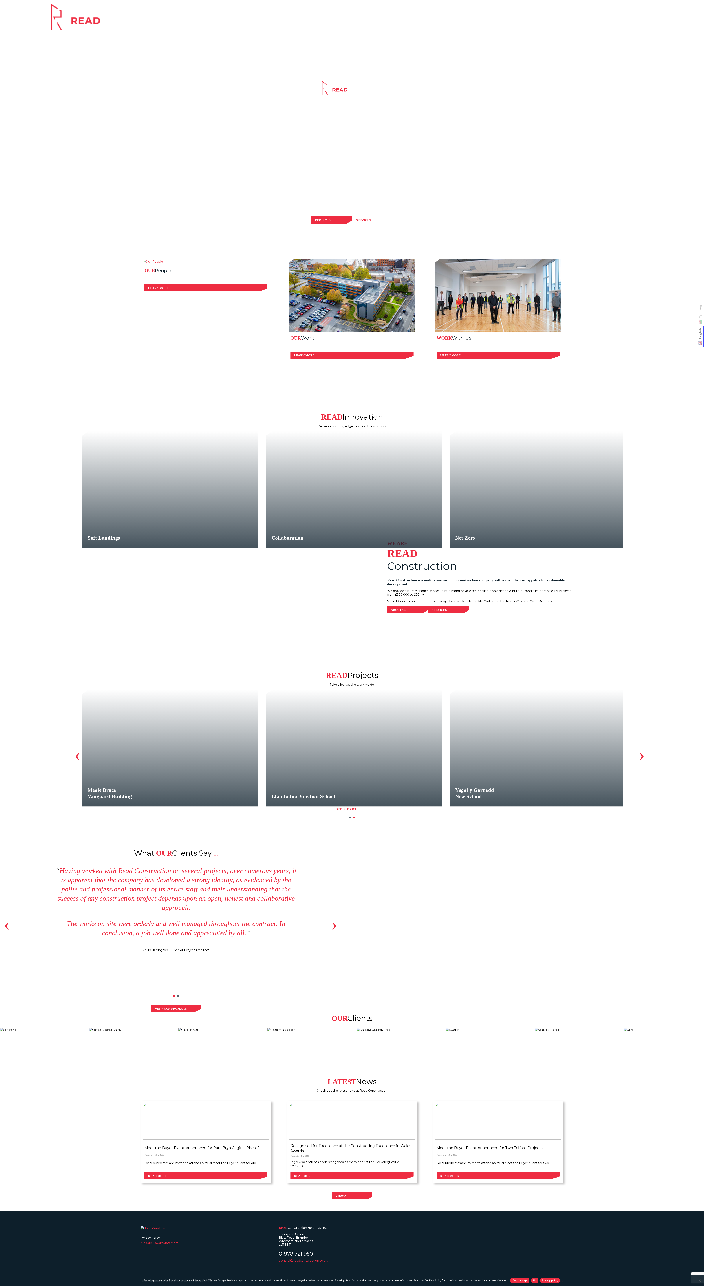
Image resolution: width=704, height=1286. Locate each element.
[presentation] (77, 754)
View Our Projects (171, 1008)
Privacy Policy (150, 1237)
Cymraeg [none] (700, 311)
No (535, 1280)
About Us (398, 609)
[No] (699, 1280)
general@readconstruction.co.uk (303, 1260)
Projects (596, 19)
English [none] (700, 333)
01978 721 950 (296, 1253)
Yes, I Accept (520, 1280)
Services (570, 19)
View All (343, 1196)
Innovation (625, 19)
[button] (350, 817)
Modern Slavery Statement (159, 1243)
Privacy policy (550, 1280)
